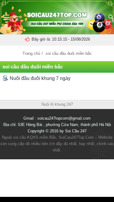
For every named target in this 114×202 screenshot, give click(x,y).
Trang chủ (31, 53)
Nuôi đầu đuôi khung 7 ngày (40, 78)
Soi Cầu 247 (76, 131)
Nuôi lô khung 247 (57, 104)
